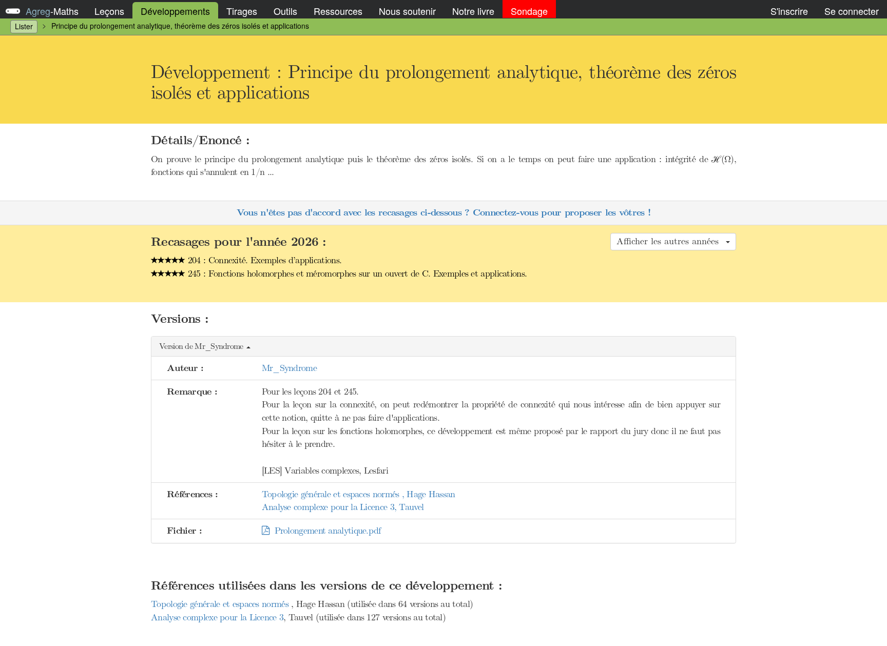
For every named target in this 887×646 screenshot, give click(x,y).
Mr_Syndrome (289, 368)
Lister (24, 26)
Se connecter (851, 10)
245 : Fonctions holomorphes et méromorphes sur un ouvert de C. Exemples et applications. (356, 273)
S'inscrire (789, 10)
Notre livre (473, 10)
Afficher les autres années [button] (670, 241)
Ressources (338, 10)
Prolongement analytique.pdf (325, 530)
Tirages (241, 10)
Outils (285, 10)
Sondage (529, 10)
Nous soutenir (407, 10)
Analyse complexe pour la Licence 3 (217, 617)
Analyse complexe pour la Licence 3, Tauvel (343, 507)
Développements (175, 10)
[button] (443, 347)
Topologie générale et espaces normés (221, 604)
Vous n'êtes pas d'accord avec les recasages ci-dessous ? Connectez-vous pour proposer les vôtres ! (443, 213)
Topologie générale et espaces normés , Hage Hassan (358, 494)
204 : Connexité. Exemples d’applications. (263, 260)
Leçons (109, 10)
